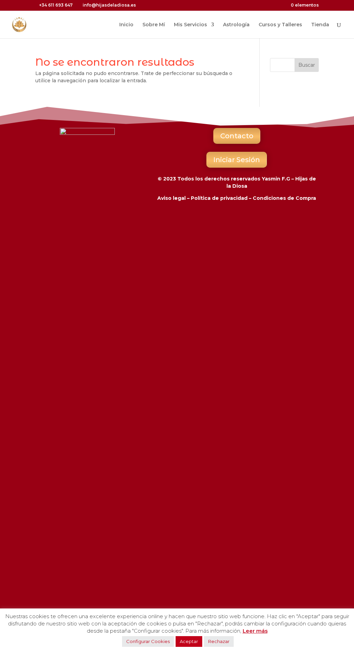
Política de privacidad (219, 198)
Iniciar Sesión (236, 160)
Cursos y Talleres (280, 25)
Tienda (320, 25)
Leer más (255, 630)
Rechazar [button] (219, 641)
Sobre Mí (153, 25)
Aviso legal (171, 198)
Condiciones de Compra (284, 198)
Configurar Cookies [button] (148, 641)
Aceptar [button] (189, 641)
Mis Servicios (190, 25)
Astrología (236, 25)
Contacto (236, 136)
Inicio (126, 25)
